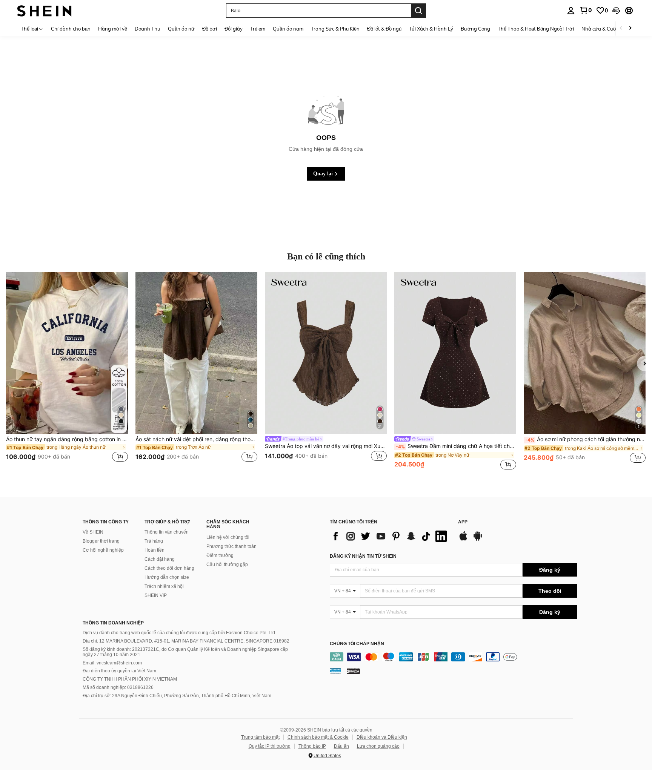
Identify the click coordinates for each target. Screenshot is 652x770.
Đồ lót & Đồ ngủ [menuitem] (384, 29)
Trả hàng (154, 541)
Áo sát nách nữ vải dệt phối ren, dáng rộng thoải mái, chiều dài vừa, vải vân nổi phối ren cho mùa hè (196, 439)
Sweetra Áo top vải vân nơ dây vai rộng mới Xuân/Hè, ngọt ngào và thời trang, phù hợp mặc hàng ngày (326, 446)
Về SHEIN (93, 532)
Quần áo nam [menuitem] (288, 29)
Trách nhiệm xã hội (164, 586)
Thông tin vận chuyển (167, 532)
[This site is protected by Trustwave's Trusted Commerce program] (335, 670)
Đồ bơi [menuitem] (209, 29)
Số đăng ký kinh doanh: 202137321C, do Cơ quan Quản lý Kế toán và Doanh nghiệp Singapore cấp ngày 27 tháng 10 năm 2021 (185, 652)
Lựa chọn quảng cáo (378, 746)
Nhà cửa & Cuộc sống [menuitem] (605, 29)
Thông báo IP (312, 746)
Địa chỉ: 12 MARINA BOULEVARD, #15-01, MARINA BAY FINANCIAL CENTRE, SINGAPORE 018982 (186, 641)
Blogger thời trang (101, 541)
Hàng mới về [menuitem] (112, 29)
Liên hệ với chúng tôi (227, 537)
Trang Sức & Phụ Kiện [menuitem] (335, 29)
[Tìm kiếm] (418, 10)
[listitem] (67, 371)
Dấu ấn (341, 746)
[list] (390, 536)
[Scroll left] (621, 28)
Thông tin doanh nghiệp (113, 623)
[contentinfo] (453, 656)
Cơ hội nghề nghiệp (103, 550)
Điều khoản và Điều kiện (382, 737)
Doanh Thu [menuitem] (147, 29)
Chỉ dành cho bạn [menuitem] (71, 29)
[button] (616, 10)
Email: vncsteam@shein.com (112, 663)
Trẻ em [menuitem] (257, 29)
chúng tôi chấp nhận (357, 643)
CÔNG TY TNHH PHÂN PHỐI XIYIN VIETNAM (130, 679)
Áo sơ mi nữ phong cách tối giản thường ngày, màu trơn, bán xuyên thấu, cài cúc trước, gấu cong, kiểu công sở (585, 439)
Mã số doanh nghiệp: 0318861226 (118, 687)
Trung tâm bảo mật (260, 737)
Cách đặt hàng (160, 559)
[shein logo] (44, 10)
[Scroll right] (630, 28)
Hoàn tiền (155, 550)
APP (462, 522)
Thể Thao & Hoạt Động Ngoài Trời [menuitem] (536, 29)
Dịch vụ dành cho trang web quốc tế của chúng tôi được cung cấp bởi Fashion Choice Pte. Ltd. (179, 632)
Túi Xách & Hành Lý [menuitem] (431, 29)
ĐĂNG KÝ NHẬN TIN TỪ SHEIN (363, 556)
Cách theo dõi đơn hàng (169, 568)
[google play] (477, 539)
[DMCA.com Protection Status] (353, 670)
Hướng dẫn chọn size (167, 577)
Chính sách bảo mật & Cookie (318, 737)
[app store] (463, 539)
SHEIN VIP (156, 595)
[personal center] (570, 10)
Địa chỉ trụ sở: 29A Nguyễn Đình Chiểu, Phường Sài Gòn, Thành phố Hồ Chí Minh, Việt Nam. (177, 695)
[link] (585, 10)
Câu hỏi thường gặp (227, 564)
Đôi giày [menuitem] (234, 29)
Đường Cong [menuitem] (475, 29)
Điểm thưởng (220, 555)
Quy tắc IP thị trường (270, 746)
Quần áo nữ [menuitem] (181, 29)
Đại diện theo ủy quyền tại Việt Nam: (120, 670)
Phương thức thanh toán (231, 546)
